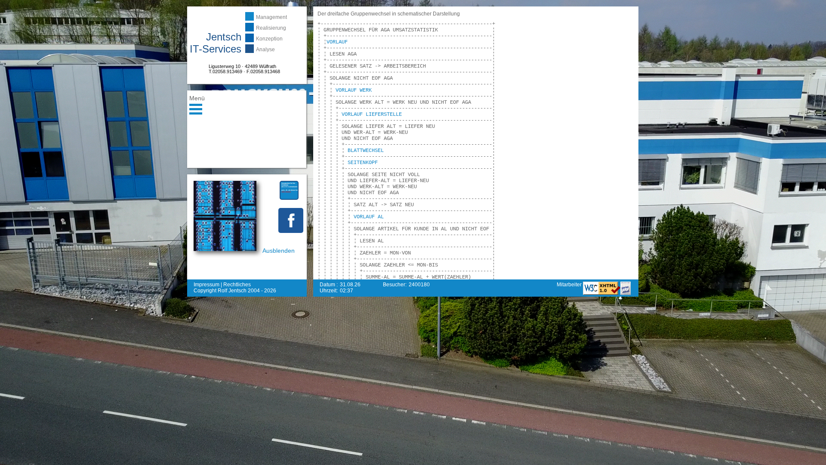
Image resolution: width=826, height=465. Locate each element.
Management (271, 17)
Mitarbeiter (570, 285)
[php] (625, 293)
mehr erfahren (286, 192)
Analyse (265, 49)
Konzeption (269, 39)
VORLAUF (337, 42)
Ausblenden (278, 250)
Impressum (206, 285)
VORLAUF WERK (354, 90)
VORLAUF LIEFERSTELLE (372, 115)
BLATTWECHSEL (366, 151)
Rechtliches (237, 285)
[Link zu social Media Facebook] (290, 220)
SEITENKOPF (363, 163)
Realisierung (271, 28)
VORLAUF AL (369, 217)
